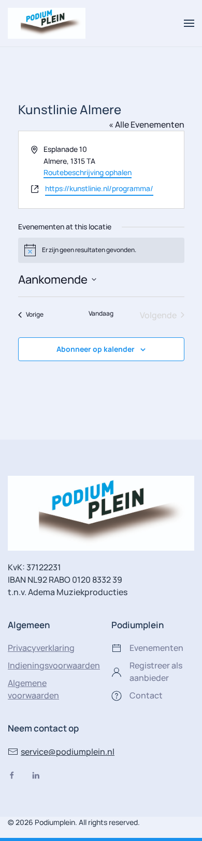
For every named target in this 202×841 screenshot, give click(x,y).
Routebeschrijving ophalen (88, 172)
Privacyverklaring (41, 647)
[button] (189, 23)
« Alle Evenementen (146, 124)
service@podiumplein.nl (67, 751)
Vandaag (101, 313)
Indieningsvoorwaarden (54, 665)
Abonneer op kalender (95, 349)
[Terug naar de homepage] (46, 23)
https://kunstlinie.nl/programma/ (99, 188)
